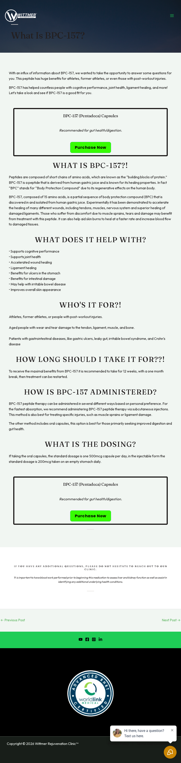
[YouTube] (81, 639)
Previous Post (12, 620)
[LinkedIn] (100, 639)
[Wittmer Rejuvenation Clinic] (21, 16)
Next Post (171, 620)
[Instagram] (94, 639)
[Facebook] (87, 639)
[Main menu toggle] (172, 15)
